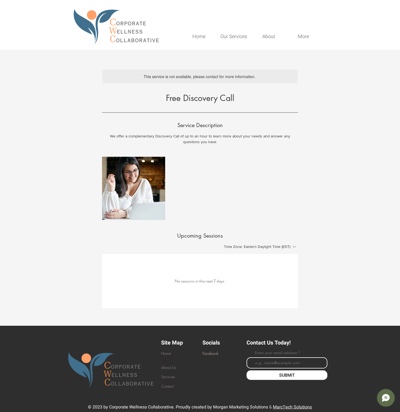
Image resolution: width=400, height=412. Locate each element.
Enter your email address (276, 353)
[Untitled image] (133, 188)
